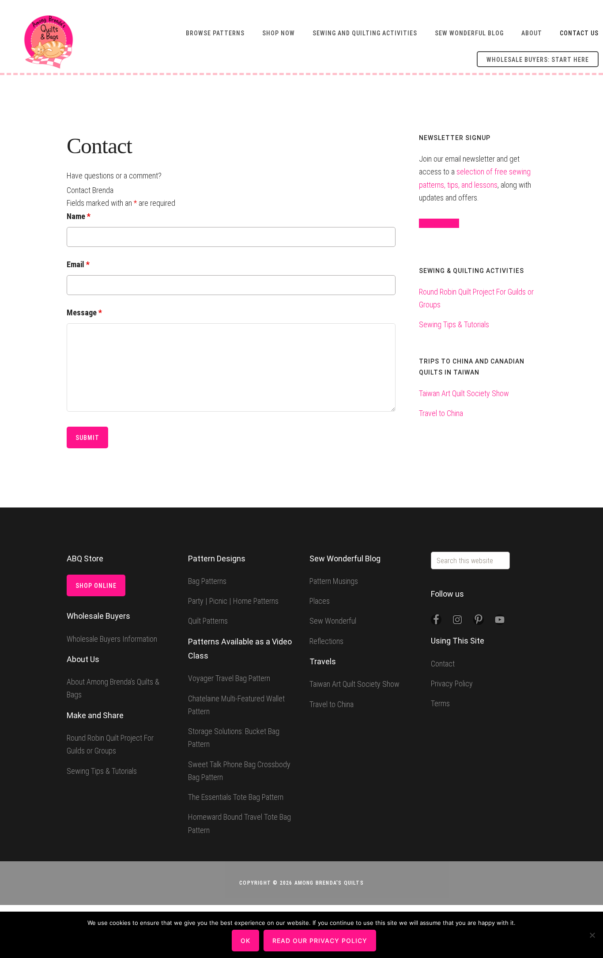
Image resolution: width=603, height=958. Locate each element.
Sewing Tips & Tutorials (454, 324)
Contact (443, 663)
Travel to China (441, 413)
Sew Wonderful (332, 620)
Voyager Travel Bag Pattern (229, 678)
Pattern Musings (333, 581)
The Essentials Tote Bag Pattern (235, 797)
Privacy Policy (452, 683)
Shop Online (96, 585)
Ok (245, 940)
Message (84, 312)
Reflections (326, 641)
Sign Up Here (439, 223)
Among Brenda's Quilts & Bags (48, 41)
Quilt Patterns (208, 620)
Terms (440, 703)
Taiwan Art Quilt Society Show (464, 393)
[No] (592, 935)
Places (319, 601)
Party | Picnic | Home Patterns (233, 601)
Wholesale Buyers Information (112, 639)
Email (78, 264)
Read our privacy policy (319, 940)
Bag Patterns (207, 581)
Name (78, 216)
